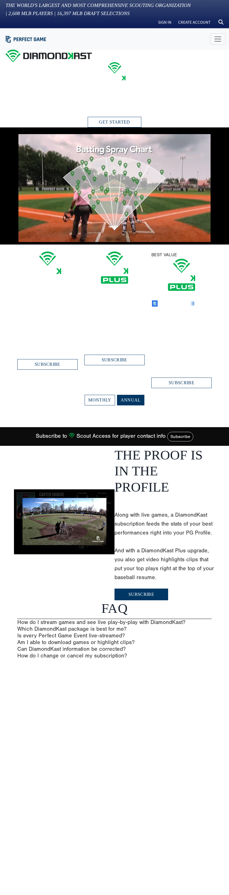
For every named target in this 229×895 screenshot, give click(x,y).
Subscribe (180, 436)
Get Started (114, 122)
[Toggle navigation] (218, 39)
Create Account (194, 22)
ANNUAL (131, 400)
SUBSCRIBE (47, 364)
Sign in (164, 22)
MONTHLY (99, 400)
